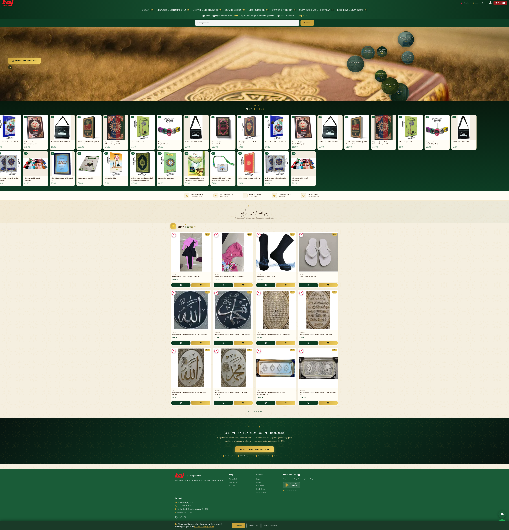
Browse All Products (26, 61)
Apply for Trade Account (256, 449)
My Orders (260, 486)
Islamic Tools (479, 3)
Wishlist (466, 3)
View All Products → (254, 411)
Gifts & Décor (258, 10)
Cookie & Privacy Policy (204, 526)
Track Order (260, 489)
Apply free (302, 15)
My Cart (232, 486)
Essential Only (253, 525)
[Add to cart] (200, 285)
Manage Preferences (270, 525)
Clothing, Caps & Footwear (316, 10)
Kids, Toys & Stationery (352, 10)
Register (259, 482)
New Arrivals (233, 482)
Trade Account (261, 492)
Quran (147, 10)
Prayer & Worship (283, 10)
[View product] (180, 285)
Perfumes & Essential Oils (173, 10)
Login (258, 479)
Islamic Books (235, 10)
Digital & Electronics (207, 10)
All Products (233, 479)
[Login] (490, 3)
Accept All (238, 525)
